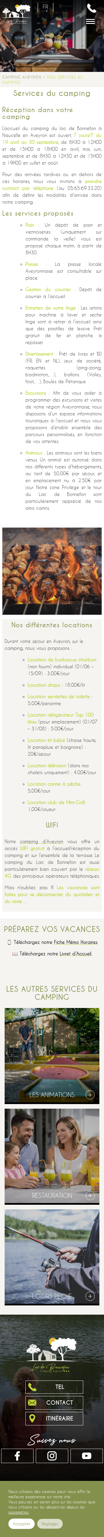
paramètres (18, 1512)
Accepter (21, 1523)
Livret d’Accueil (75, 953)
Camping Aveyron (21, 77)
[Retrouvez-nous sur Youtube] (86, 1456)
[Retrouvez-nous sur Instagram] (52, 1456)
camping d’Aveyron (41, 841)
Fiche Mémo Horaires (75, 942)
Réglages (50, 1523)
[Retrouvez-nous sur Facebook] (17, 1456)
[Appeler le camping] (92, 8)
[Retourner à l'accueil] (16, 19)
